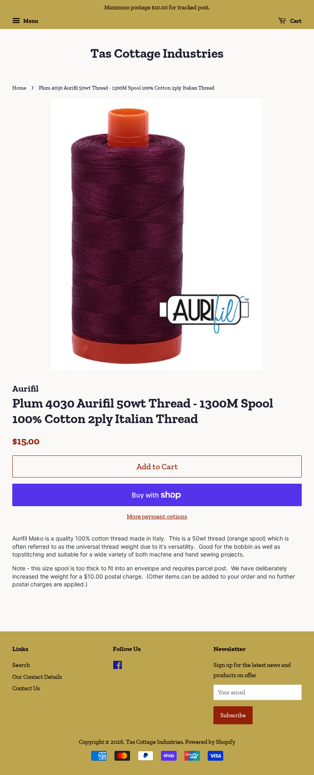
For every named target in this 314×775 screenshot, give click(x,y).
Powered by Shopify (210, 742)
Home (19, 88)
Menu (30, 21)
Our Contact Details (37, 676)
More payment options (157, 516)
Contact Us (26, 688)
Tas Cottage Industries (157, 53)
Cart (295, 21)
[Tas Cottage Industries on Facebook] (117, 666)
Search (21, 665)
